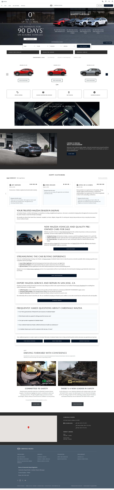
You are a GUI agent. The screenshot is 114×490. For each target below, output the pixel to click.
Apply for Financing (57, 275)
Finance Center (46, 259)
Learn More (36, 404)
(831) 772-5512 (87, 425)
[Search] (109, 1)
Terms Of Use (29, 485)
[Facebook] (18, 480)
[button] (28, 427)
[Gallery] (57, 22)
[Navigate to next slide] (113, 23)
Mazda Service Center (43, 461)
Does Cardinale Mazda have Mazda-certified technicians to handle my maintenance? (38, 324)
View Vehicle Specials (29, 341)
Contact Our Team (84, 341)
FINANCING (61, 454)
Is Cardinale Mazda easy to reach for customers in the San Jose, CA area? (35, 329)
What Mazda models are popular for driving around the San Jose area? (35, 316)
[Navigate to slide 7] (59, 41)
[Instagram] (20, 480)
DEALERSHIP (81, 454)
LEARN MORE (71, 153)
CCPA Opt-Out (48, 485)
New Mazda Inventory (65, 232)
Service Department (81, 285)
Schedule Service (108, 5)
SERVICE (39, 454)
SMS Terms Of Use (56, 485)
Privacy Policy (20, 485)
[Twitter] (23, 480)
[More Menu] (1, 5)
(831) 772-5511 (83, 423)
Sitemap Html (41, 485)
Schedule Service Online (41, 291)
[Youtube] (25, 480)
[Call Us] (103, 1)
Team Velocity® (78, 485)
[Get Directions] (106, 1)
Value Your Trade (57, 341)
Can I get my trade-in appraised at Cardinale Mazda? (31, 320)
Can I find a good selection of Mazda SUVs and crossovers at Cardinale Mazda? (37, 311)
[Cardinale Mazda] (51, 5)
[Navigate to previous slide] (1, 23)
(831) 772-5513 (83, 427)
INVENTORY (20, 454)
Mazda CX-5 (57, 243)
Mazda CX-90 (76, 243)
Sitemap (34, 485)
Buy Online (100, 5)
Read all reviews (102, 177)
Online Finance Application (33, 269)
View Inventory (70, 248)
